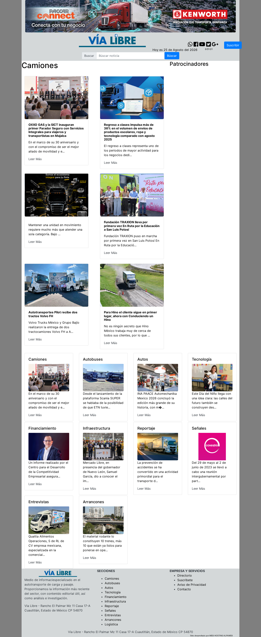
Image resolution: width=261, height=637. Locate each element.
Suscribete (185, 580)
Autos (109, 588)
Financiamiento (115, 597)
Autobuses (112, 583)
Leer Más (35, 159)
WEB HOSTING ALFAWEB (221, 636)
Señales (110, 610)
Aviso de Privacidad (191, 584)
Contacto (184, 589)
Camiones (112, 578)
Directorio (184, 575)
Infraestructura (115, 601)
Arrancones (113, 620)
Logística (111, 624)
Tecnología (113, 592)
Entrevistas (113, 615)
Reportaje (112, 606)
